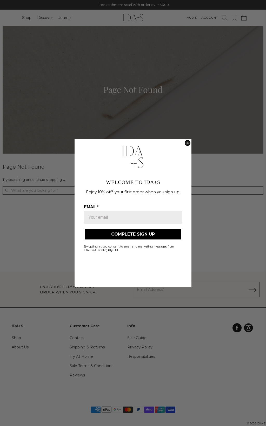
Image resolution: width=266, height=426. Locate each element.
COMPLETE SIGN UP (133, 234)
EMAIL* (91, 207)
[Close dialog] (187, 143)
